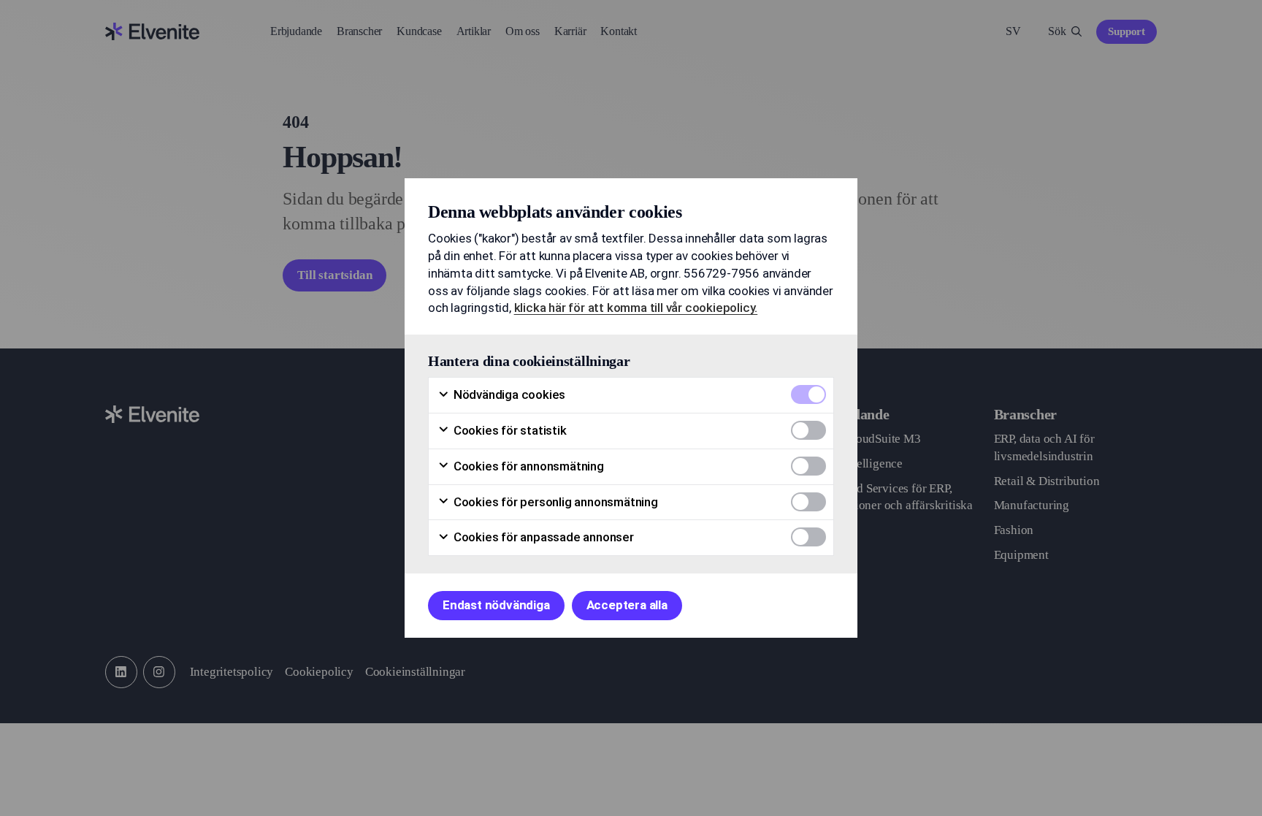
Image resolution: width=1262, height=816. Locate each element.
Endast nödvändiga (496, 605)
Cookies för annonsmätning (527, 466)
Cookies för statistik (509, 430)
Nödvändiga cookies (508, 394)
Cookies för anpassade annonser (542, 537)
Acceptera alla (627, 605)
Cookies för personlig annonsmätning (554, 502)
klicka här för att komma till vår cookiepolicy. (636, 307)
